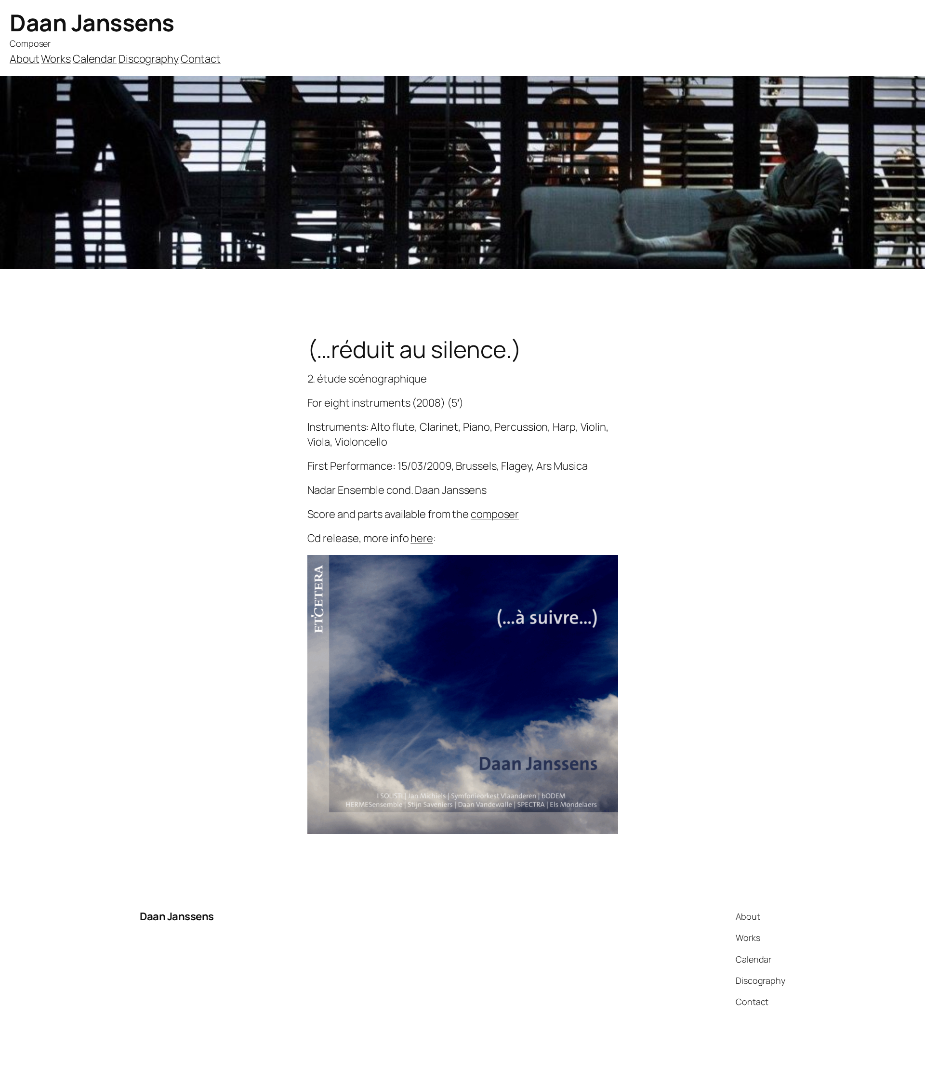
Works (56, 59)
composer (495, 514)
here (421, 538)
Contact (201, 59)
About (25, 59)
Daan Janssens (92, 22)
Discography (149, 59)
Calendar (95, 59)
